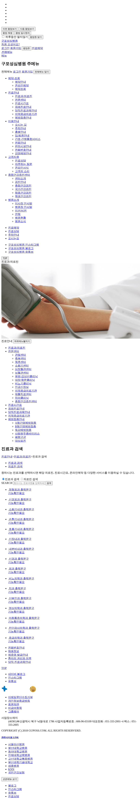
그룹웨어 (13, 711)
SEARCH (6, 482)
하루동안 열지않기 (16, 36)
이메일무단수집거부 (20, 697)
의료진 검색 (31, 479)
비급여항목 (15, 707)
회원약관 (13, 704)
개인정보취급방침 (19, 700)
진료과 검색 (12, 479)
